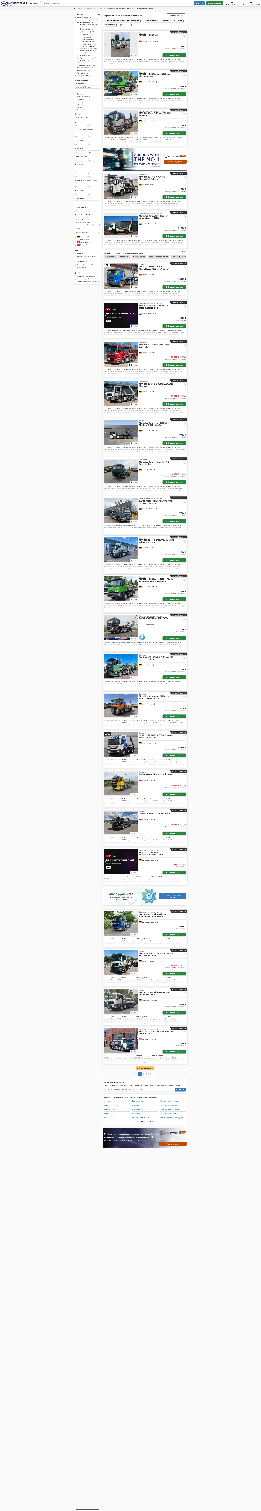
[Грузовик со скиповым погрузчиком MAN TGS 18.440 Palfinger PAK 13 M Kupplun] (121, 122)
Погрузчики (83, 73)
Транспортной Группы (168, 1105)
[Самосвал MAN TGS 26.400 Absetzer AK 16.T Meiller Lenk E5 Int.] (121, 1001)
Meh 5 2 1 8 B (109, 1118)
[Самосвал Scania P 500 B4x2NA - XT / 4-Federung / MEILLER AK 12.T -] (121, 744)
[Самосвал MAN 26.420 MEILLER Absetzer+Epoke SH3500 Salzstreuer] (121, 962)
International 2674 (111, 1105)
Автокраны (87, 34)
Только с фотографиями (86, 276)
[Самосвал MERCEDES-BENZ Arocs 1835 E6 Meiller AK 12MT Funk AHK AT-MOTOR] (121, 588)
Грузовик (135, 1105)
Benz (80, 94)
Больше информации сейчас (172, 896)
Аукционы (81, 267)
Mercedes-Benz (83, 97)
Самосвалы (88, 32)
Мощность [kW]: (80, 149)
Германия (84, 237)
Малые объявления (85, 265)
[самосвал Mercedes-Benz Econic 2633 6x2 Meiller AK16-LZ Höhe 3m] (121, 432)
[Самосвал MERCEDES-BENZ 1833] (121, 44)
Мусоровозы (87, 29)
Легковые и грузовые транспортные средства (87, 19)
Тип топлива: (79, 164)
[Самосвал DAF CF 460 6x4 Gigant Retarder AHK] (121, 783)
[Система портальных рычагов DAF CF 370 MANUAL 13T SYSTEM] (121, 627)
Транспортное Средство (169, 1101)
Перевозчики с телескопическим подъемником (88, 39)
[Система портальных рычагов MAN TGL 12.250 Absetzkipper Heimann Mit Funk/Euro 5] (121, 923)
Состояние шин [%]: (81, 207)
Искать (200, 3)
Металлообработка (86, 65)
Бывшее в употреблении (86, 256)
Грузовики (136, 1113)
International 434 (110, 1113)
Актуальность (177, 15)
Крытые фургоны (89, 44)
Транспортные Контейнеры (170, 1109)
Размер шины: (79, 198)
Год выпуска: (79, 133)
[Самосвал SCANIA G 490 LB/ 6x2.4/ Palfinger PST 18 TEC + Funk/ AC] (121, 666)
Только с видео (83, 279)
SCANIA (81, 99)
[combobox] (87, 232)
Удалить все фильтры (129, 25)
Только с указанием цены (85, 130)
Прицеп (84, 60)
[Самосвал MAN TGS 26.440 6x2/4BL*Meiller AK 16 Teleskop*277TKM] (121, 549)
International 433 (110, 1109)
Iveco (80, 107)
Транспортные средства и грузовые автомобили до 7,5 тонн (89, 50)
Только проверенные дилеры (88, 281)
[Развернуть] (145, 66)
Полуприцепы (86, 55)
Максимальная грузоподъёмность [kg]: (86, 182)
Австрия (83, 245)
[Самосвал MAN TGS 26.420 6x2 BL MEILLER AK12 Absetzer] (121, 393)
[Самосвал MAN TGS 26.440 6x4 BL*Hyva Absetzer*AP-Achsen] (121, 186)
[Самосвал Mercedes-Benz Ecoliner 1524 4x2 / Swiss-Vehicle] (121, 471)
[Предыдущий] (106, 44)
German (107, 1101)
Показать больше (145, 1121)
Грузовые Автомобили (140, 1118)
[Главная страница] (74, 8)
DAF (79, 105)
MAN (80, 91)
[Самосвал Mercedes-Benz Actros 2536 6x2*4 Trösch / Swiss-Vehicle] (121, 705)
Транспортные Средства (169, 1113)
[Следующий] (136, 44)
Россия (93, 225)
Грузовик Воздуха (139, 1109)
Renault (80, 110)
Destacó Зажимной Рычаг (182, 257)
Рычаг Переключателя (158, 257)
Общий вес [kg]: (80, 191)
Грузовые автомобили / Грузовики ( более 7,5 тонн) (89, 24)
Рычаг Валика (139, 257)
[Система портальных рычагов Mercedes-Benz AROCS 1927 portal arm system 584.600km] (121, 225)
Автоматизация (84, 70)
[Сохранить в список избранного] (184, 35)
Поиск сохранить (145, 1068)
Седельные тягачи (88, 58)
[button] (258, 3)
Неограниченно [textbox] (82, 232)
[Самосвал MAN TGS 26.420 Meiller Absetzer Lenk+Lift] (121, 354)
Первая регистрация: (82, 156)
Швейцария (85, 242)
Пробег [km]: (79, 141)
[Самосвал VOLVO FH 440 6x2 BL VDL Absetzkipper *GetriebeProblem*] (121, 276)
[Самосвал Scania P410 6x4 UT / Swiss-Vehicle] (121, 822)
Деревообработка (85, 68)
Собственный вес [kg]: (82, 173)
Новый (80, 253)
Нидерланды (85, 239)
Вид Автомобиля (138, 1101)
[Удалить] (140, 21)
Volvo (80, 102)
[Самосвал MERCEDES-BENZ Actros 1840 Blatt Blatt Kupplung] (121, 83)
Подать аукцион (175, 162)
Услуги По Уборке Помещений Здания (174, 1118)
